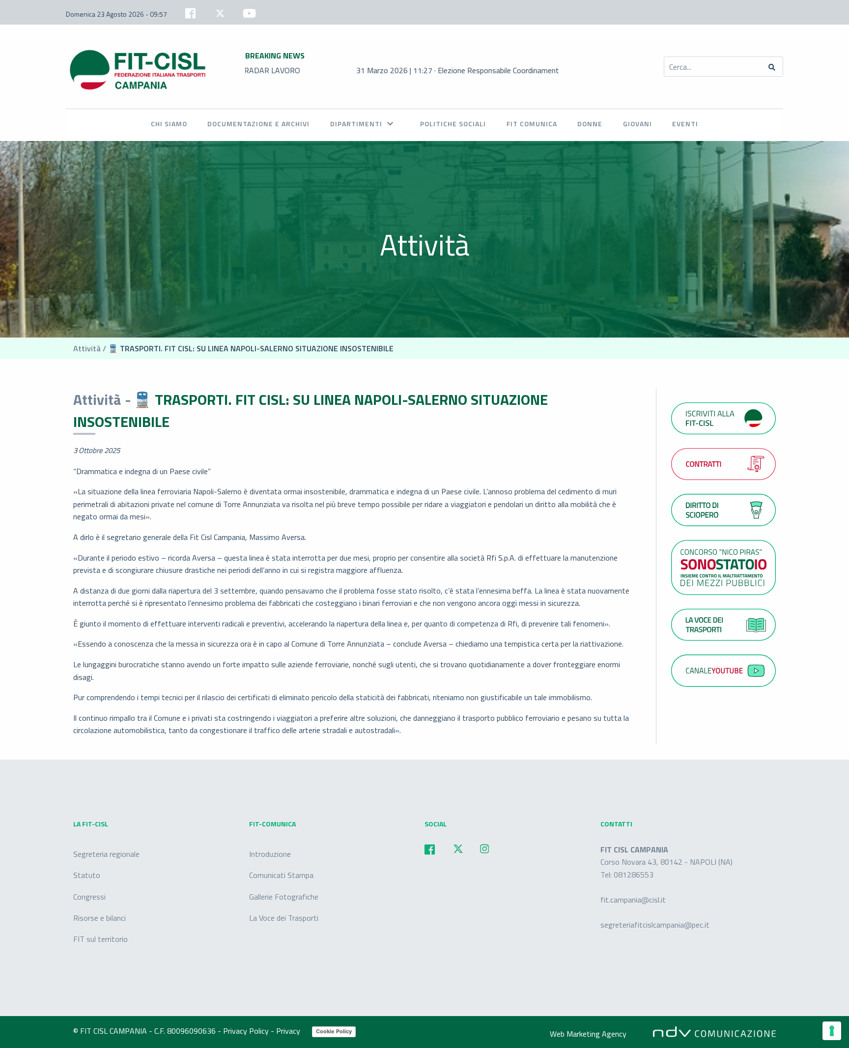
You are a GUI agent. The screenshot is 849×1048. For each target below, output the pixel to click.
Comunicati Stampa (281, 875)
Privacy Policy (247, 1031)
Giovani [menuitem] (637, 123)
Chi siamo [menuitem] (169, 123)
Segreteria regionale (106, 854)
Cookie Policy (334, 1031)
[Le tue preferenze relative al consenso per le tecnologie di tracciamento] (831, 1030)
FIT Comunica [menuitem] (532, 123)
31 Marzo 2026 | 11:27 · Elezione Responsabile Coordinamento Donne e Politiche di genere (468, 70)
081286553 (633, 874)
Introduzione (270, 854)
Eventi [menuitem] (685, 123)
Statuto (86, 875)
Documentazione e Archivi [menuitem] (258, 123)
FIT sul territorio (100, 938)
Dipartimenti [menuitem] (356, 123)
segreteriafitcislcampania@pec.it (654, 925)
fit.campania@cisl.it (633, 900)
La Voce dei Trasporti (283, 917)
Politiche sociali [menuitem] (453, 123)
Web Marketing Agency (588, 1034)
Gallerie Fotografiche (283, 896)
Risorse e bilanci (99, 917)
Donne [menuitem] (589, 123)
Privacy (289, 1031)
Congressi (89, 896)
